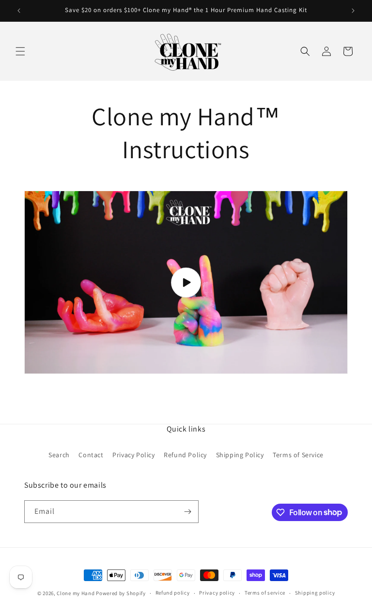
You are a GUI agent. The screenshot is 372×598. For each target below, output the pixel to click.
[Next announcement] (353, 10)
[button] (20, 51)
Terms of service (265, 592)
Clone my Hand (75, 593)
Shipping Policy (240, 454)
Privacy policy (217, 592)
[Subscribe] (187, 511)
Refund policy (172, 592)
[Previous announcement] (19, 10)
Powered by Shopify (121, 593)
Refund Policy (185, 454)
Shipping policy (315, 592)
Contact (90, 454)
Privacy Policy (133, 454)
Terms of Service (298, 454)
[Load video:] (186, 282)
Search (59, 454)
